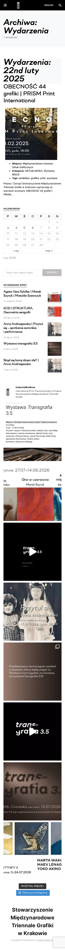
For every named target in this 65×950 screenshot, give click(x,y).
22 (49, 239)
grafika (35, 178)
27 (32, 245)
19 (24, 239)
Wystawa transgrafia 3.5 (20, 343)
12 (24, 233)
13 (32, 233)
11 (16, 233)
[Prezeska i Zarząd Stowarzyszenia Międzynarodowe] (32, 492)
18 (16, 239)
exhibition (24, 178)
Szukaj (52, 272)
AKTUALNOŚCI (33, 170)
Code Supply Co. (45, 940)
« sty (16, 251)
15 (49, 233)
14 (41, 233)
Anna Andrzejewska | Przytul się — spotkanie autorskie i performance (23, 328)
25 (16, 245)
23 (57, 239)
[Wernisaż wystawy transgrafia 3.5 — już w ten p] (32, 731)
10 (8, 233)
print (42, 178)
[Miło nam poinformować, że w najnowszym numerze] (32, 432)
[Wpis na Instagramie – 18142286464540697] (32, 671)
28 (41, 245)
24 (8, 245)
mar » (49, 251)
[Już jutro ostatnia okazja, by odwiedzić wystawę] (32, 552)
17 (8, 239)
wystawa (52, 178)
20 (32, 239)
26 (24, 245)
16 (57, 233)
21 (41, 239)
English (48, 5)
